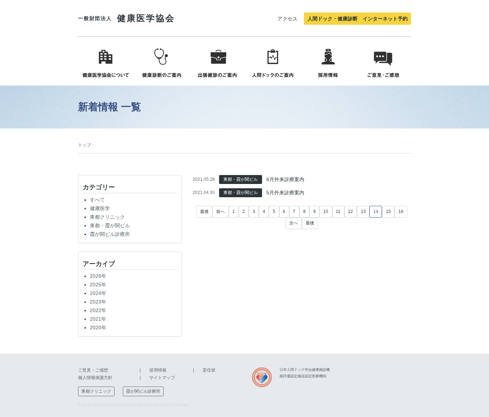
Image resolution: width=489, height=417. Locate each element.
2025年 (98, 284)
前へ (220, 211)
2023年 (98, 302)
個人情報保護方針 (95, 377)
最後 (204, 211)
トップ (84, 144)
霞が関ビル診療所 (110, 234)
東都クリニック (107, 217)
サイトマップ (162, 377)
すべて (97, 200)
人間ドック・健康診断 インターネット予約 (358, 18)
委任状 (209, 370)
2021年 (98, 319)
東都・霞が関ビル (110, 225)
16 (400, 211)
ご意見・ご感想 (93, 370)
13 (363, 211)
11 (338, 211)
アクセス (287, 18)
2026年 (98, 276)
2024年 (98, 293)
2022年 (98, 310)
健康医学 (100, 208)
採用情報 (157, 370)
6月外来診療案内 (285, 179)
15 (388, 211)
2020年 (98, 327)
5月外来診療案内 (285, 192)
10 (325, 211)
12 (350, 211)
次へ (293, 223)
